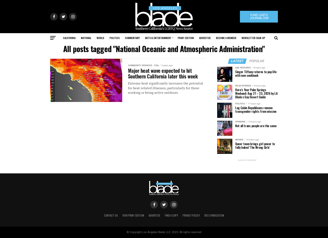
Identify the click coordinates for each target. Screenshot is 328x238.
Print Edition (186, 38)
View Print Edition (133, 215)
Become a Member (226, 38)
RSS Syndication (214, 215)
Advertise (205, 38)
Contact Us (111, 215)
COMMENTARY (132, 38)
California (69, 38)
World (100, 38)
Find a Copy (171, 215)
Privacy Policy (191, 215)
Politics (115, 38)
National (86, 38)
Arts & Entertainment (158, 38)
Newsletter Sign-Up (253, 38)
